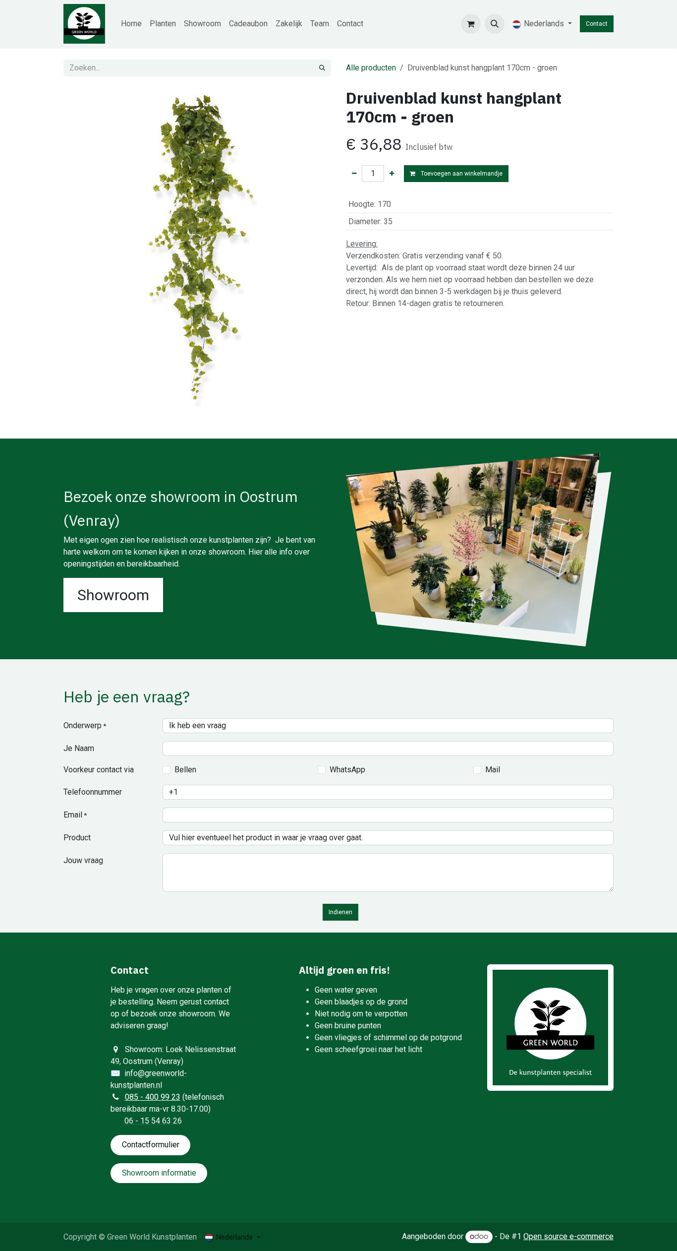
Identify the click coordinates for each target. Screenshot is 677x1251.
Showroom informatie (159, 1173)
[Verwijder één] (354, 173)
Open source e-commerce (568, 1236)
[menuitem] (131, 24)
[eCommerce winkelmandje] (471, 24)
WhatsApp (347, 769)
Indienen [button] (340, 912)
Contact (597, 23)
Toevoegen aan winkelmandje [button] (461, 173)
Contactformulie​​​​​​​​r (150, 1144)
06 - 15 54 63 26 (153, 1121)
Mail (492, 769)
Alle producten (371, 67)
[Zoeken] (322, 68)
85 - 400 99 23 (154, 1097)
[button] (495, 24)
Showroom (113, 595)
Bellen (185, 769)
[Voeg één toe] (392, 173)
